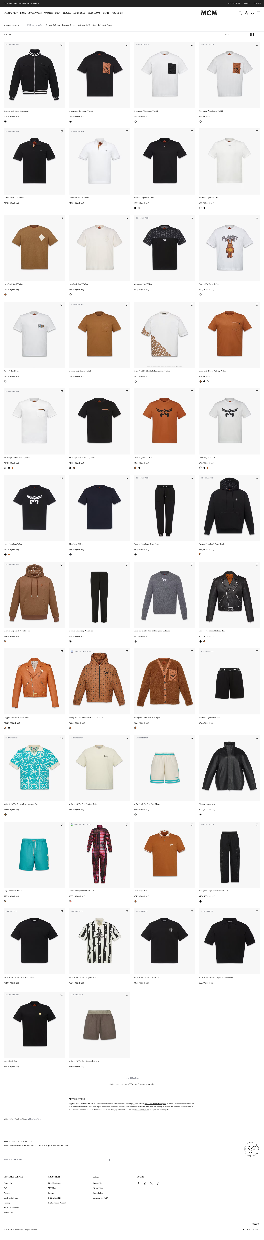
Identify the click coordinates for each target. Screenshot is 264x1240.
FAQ (5, 1188)
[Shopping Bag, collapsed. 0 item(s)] (258, 13)
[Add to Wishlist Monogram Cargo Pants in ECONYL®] (257, 825)
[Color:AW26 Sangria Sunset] (70, 901)
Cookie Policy (98, 1193)
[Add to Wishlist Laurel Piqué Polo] (192, 825)
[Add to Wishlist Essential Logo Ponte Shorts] (257, 651)
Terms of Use (97, 1183)
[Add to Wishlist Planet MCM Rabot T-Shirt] (257, 218)
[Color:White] (200, 121)
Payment (7, 1193)
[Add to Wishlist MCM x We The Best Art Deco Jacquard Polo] (61, 738)
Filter (228, 34)
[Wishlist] (252, 13)
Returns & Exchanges (11, 1208)
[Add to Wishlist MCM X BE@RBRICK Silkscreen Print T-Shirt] (192, 305)
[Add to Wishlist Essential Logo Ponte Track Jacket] (61, 45)
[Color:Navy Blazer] (70, 554)
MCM (6, 1119)
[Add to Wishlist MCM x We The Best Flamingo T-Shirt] (126, 738)
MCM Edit (52, 1188)
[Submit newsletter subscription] (109, 1160)
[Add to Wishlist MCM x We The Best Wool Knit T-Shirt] (61, 911)
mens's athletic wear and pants (155, 1104)
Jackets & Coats (105, 25)
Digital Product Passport (57, 1203)
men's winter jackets (141, 1110)
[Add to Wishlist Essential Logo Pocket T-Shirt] (126, 305)
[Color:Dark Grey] (135, 641)
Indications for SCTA (100, 1198)
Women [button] (48, 13)
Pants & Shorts (68, 25)
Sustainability (54, 1198)
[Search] (240, 13)
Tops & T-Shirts (53, 25)
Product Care (8, 1213)
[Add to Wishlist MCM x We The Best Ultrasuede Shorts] (126, 995)
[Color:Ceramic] (5, 814)
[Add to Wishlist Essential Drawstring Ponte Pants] (126, 565)
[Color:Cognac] (5, 294)
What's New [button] (11, 13)
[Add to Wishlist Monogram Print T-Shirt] (192, 218)
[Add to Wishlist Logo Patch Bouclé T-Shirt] (61, 218)
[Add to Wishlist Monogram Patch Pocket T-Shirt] (126, 45)
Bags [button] (23, 13)
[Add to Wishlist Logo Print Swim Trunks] (61, 825)
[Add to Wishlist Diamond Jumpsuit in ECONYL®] (126, 825)
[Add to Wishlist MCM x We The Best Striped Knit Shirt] (126, 911)
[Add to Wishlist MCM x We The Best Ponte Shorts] (192, 738)
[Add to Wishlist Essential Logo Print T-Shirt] (192, 131)
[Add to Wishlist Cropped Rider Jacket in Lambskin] (257, 565)
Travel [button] (67, 13)
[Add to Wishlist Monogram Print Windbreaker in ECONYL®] (126, 651)
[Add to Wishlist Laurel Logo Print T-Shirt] (192, 391)
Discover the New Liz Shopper (27, 3)
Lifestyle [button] (79, 13)
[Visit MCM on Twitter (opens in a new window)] (151, 1183)
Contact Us (8, 1183)
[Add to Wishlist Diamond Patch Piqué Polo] (61, 131)
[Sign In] (246, 13)
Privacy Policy (98, 1188)
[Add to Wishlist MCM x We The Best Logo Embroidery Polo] (257, 911)
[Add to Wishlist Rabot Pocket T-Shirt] (61, 305)
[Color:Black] (5, 121)
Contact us (234, 3)
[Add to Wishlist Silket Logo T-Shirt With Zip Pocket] (257, 305)
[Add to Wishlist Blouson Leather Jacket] (257, 738)
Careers (51, 1193)
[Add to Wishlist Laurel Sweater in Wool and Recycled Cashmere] (192, 565)
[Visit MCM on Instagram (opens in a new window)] (144, 1183)
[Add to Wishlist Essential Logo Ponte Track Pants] (192, 478)
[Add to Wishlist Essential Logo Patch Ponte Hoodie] (257, 478)
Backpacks (35, 13)
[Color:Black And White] (135, 121)
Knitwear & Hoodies (86, 25)
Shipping (7, 1203)
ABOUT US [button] (117, 13)
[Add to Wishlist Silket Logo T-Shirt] (126, 478)
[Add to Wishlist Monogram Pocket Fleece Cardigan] (192, 651)
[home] (209, 15)
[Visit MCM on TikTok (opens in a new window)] (157, 1183)
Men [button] (57, 13)
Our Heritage (54, 1183)
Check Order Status (11, 1198)
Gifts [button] (106, 13)
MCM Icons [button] (94, 13)
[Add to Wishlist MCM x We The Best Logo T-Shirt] (192, 911)
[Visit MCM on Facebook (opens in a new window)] (138, 1183)
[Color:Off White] (135, 814)
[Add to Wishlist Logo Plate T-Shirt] (61, 995)
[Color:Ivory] (70, 294)
